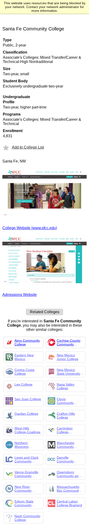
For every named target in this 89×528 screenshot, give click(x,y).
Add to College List (28, 147)
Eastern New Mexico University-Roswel (27, 357)
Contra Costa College (24, 371)
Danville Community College (65, 459)
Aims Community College (27, 342)
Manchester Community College (66, 445)
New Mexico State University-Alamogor (69, 371)
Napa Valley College (66, 386)
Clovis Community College (65, 401)
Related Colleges (44, 312)
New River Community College (23, 488)
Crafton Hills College (66, 415)
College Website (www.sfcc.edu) (29, 228)
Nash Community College (27, 518)
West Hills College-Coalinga (27, 430)
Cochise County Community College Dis (68, 342)
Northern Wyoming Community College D (23, 445)
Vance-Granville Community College (26, 474)
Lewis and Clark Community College (26, 459)
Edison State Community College (23, 503)
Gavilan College (26, 414)
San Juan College (27, 399)
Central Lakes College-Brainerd (69, 503)
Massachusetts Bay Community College (68, 488)
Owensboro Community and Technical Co (68, 474)
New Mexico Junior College (67, 357)
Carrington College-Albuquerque (66, 430)
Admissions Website (19, 295)
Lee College (23, 384)
